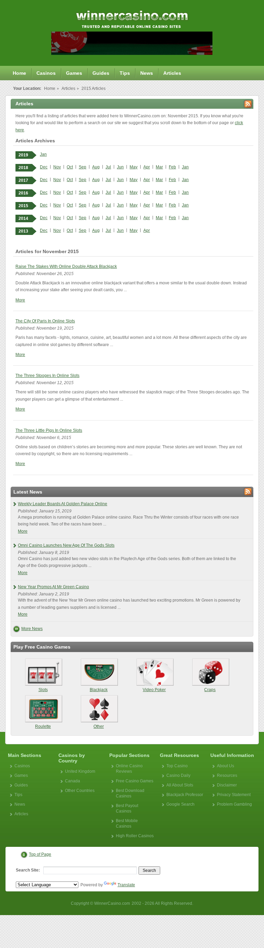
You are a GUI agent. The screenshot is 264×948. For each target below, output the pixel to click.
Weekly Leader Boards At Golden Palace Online (62, 503)
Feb (172, 167)
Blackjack (99, 689)
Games (74, 73)
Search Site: (28, 870)
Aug (96, 167)
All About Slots (179, 785)
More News (32, 628)
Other (99, 726)
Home (19, 73)
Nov (57, 167)
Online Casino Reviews (129, 768)
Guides (100, 73)
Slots (43, 689)
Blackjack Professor (184, 794)
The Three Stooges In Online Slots (47, 375)
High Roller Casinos (135, 835)
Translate (126, 884)
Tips (125, 73)
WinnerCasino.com (112, 903)
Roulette (43, 726)
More (20, 300)
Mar (159, 167)
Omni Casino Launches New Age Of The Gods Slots (66, 545)
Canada (72, 781)
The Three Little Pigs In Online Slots (48, 430)
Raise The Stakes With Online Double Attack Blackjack (66, 266)
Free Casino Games (134, 781)
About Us (225, 765)
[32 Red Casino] (131, 53)
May (134, 167)
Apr (146, 167)
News (146, 73)
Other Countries (80, 790)
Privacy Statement (234, 794)
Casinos (46, 73)
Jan (43, 154)
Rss (248, 104)
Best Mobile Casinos (127, 823)
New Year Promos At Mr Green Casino (53, 586)
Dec (43, 167)
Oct (70, 167)
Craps (210, 689)
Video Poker (154, 689)
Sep (82, 167)
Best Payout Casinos (127, 808)
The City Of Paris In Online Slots (45, 321)
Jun (120, 167)
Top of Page (40, 854)
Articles (172, 73)
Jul (108, 167)
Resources (227, 775)
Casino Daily (178, 775)
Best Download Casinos (130, 793)
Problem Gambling (234, 804)
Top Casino (177, 765)
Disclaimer (227, 785)
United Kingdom (80, 771)
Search (149, 870)
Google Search (180, 804)
